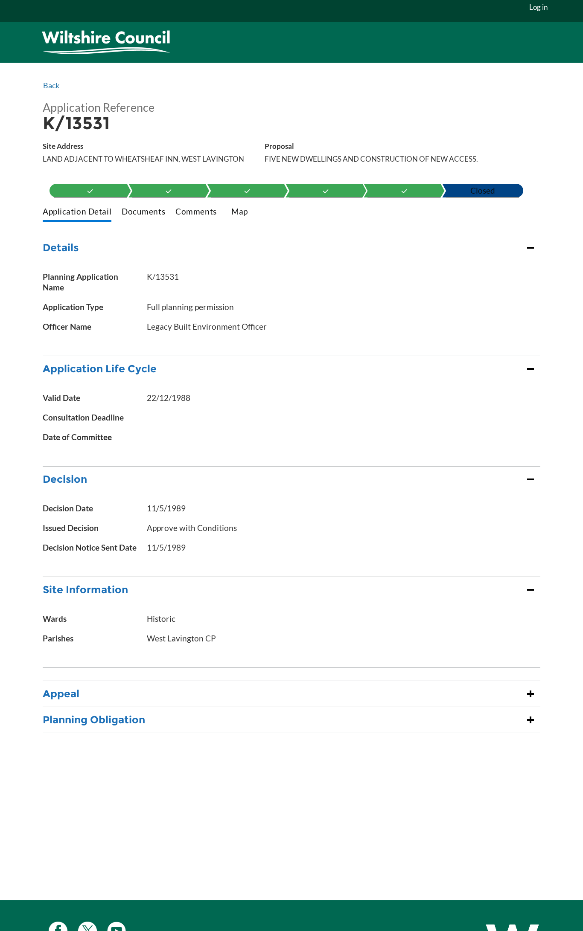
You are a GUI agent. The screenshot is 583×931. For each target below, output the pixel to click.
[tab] (77, 212)
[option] (90, 190)
